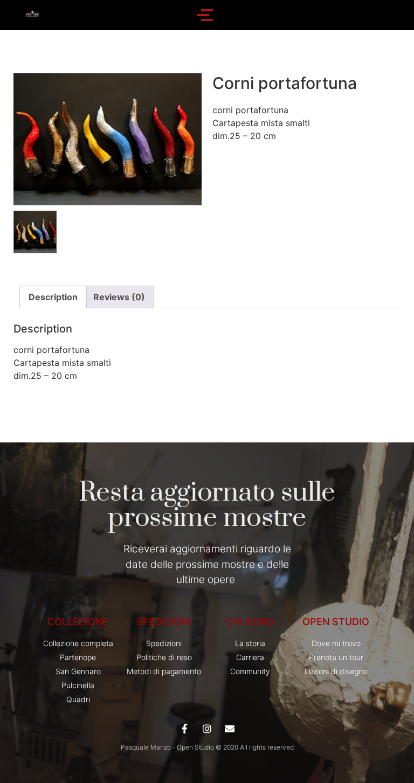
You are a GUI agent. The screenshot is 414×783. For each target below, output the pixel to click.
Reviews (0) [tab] (119, 297)
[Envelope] (229, 728)
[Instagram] (207, 728)
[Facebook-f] (184, 728)
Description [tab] (53, 297)
